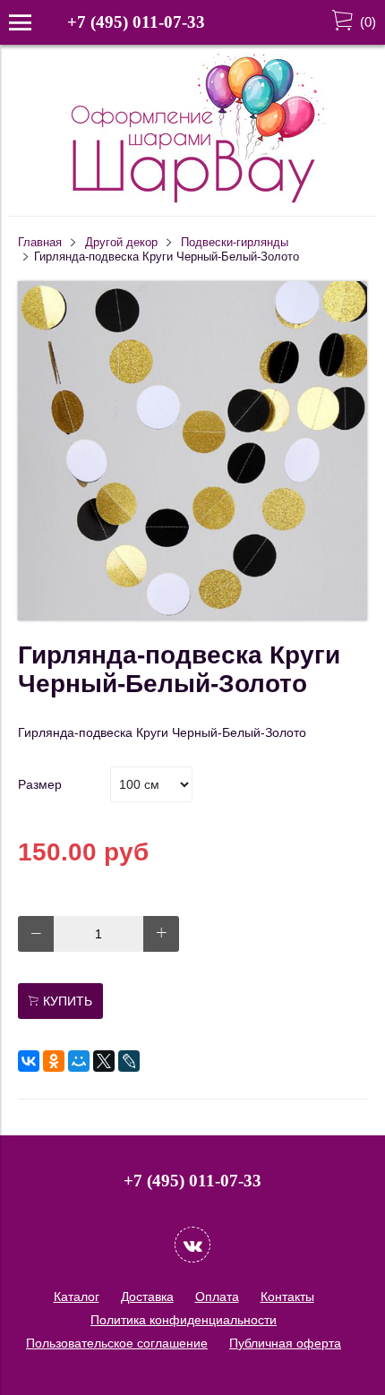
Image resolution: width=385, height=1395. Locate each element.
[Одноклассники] (53, 1061)
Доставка (147, 1296)
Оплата (217, 1296)
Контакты (287, 1296)
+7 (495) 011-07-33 (136, 22)
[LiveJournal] (129, 1061)
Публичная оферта (285, 1343)
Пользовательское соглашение (117, 1343)
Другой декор (121, 242)
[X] (104, 1061)
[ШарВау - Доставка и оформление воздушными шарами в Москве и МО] (192, 200)
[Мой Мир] (79, 1061)
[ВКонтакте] (28, 1061)
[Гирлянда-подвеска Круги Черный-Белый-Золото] (192, 616)
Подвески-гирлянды (234, 242)
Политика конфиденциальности (183, 1320)
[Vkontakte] (192, 1244)
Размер (40, 784)
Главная (40, 242)
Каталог (76, 1296)
